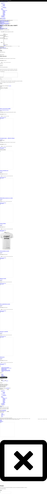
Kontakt (2, 371)
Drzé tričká (4, 394)
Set (1, 415)
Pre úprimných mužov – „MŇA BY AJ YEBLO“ (7, 138)
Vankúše (4, 401)
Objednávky (2, 375)
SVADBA (4, 402)
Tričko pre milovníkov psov (4, 170)
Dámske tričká (4, 395)
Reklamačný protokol (3, 369)
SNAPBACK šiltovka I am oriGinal (4, 23)
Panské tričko (3, 414)
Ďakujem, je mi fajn (3, 278)
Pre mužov (3, 20)
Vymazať (4, 45)
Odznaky (4, 399)
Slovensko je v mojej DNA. (4, 331)
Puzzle (3, 400)
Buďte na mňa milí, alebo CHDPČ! (4, 21)
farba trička (1, 35)
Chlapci (4, 5)
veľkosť (2, 42)
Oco (1, 416)
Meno (1, 78)
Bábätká (4, 4)
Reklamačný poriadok (4, 368)
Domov (1, 20)
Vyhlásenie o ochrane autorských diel (5, 370)
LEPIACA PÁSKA (3, 223)
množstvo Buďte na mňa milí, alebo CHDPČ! (6, 46)
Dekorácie (4, 398)
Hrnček (2, 413)
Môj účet (2, 374)
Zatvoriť (1, 406)
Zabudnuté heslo (2, 24)
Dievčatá (4, 392)
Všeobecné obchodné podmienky (5, 367)
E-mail (1, 79)
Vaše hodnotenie (2, 71)
